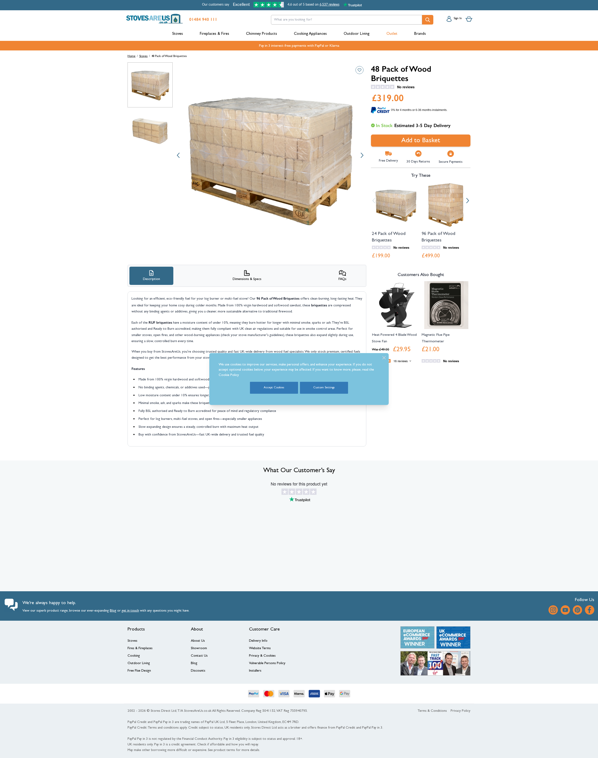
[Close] (384, 358)
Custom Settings (324, 387)
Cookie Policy (229, 375)
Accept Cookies (274, 387)
